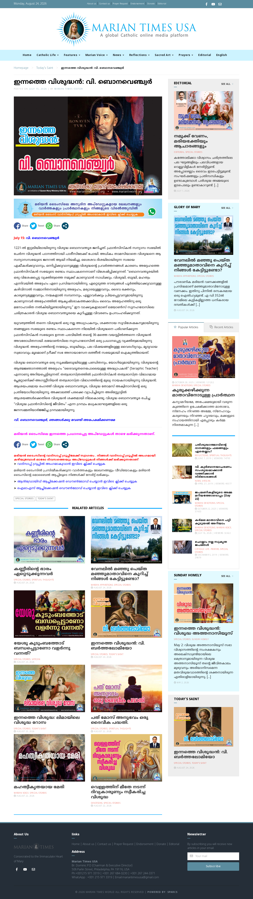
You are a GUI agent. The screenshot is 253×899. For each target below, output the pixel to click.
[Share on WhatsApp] (53, 225)
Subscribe (213, 866)
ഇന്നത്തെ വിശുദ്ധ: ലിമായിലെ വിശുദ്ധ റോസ (47, 720)
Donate (151, 3)
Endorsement (137, 3)
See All (226, 84)
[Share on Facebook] (21, 225)
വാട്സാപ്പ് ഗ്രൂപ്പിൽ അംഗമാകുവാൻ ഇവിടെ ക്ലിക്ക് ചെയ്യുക (61, 464)
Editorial (162, 3)
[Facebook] (207, 4)
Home (27, 55)
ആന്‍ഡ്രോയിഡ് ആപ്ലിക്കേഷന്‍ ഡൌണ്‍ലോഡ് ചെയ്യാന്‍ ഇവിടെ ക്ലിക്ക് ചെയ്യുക (77, 482)
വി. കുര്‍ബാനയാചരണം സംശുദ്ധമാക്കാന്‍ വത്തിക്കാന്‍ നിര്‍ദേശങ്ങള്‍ (213, 472)
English (221, 55)
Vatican (36, 659)
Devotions (97, 803)
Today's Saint (44, 68)
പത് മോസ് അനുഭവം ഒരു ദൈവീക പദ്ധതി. (119, 720)
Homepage (21, 68)
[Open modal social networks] (65, 225)
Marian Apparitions (102, 585)
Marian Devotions (182, 385)
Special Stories (24, 498)
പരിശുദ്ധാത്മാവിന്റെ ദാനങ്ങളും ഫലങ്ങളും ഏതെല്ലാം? (211, 448)
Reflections (138, 55)
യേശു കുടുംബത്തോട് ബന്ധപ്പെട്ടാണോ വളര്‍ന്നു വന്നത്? (42, 648)
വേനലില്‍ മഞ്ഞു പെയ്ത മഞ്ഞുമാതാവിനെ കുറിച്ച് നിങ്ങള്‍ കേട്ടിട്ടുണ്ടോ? (119, 574)
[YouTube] (213, 4)
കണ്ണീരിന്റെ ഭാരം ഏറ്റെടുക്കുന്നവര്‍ (33, 572)
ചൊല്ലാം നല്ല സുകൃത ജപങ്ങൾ (211, 543)
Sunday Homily (200, 639)
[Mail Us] (220, 4)
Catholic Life (47, 55)
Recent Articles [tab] (223, 327)
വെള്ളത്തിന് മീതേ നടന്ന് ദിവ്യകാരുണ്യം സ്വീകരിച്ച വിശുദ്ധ (118, 792)
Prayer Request (120, 3)
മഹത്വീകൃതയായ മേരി (39, 787)
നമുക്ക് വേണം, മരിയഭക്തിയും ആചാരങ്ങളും (191, 141)
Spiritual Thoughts (43, 580)
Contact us (104, 3)
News (117, 55)
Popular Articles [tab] (187, 327)
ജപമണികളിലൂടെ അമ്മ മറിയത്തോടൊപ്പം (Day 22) (213, 496)
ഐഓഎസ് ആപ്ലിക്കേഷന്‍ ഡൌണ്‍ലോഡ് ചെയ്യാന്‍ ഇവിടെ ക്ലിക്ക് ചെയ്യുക (74, 488)
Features (71, 55)
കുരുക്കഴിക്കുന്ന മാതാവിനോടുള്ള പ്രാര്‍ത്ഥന (203, 393)
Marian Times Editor (68, 89)
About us (91, 3)
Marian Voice (95, 55)
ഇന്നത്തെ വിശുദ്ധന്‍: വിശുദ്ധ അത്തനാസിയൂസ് (203, 631)
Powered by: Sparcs (162, 892)
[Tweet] (37, 225)
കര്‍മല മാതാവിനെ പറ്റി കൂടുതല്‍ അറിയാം (213, 522)
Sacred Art (163, 55)
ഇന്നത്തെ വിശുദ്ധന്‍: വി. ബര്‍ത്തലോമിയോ (118, 646)
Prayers (185, 55)
